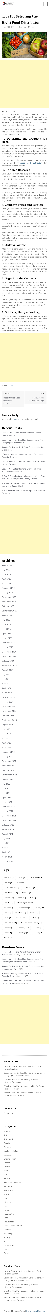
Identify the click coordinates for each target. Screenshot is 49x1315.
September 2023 (9, 720)
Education (30, 888)
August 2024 (7, 670)
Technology (22, 933)
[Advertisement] (24, 84)
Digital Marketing (12, 888)
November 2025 (9, 601)
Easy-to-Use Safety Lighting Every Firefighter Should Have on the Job (21, 470)
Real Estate (10, 923)
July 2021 (6, 838)
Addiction (9, 878)
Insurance (9, 908)
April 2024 (6, 688)
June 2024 (6, 679)
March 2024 (7, 693)
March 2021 (7, 857)
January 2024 (7, 702)
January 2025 (7, 647)
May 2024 (6, 684)
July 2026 (6, 570)
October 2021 (8, 825)
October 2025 (8, 606)
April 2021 (6, 852)
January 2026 (7, 592)
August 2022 (7, 779)
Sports (8, 933)
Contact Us (8, 1113)
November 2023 (9, 711)
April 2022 (6, 797)
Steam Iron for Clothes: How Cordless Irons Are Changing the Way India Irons (22, 441)
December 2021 (9, 816)
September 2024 (9, 665)
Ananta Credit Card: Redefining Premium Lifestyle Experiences (21, 1080)
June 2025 (6, 624)
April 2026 (6, 579)
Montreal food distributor (29, 163)
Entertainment (11, 893)
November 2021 (9, 820)
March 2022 (7, 802)
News (7, 918)
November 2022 (9, 765)
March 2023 (7, 747)
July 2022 (6, 784)
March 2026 (7, 583)
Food (13, 385)
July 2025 (6, 620)
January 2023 (7, 756)
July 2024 (6, 674)
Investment (24, 908)
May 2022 (6, 793)
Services (8, 928)
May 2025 (6, 629)
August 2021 (7, 834)
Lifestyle (20, 913)
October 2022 (8, 770)
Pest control (22, 918)
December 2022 (9, 761)
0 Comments (22, 27)
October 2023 (8, 715)
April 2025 (6, 633)
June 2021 (6, 843)
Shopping (23, 928)
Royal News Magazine (35, 1311)
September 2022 (9, 775)
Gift (33, 898)
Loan (34, 913)
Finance (9, 898)
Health (8, 903)
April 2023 (6, 743)
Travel (8, 938)
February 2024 (8, 697)
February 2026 (8, 588)
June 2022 (6, 788)
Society (38, 928)
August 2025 (7, 615)
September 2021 (9, 829)
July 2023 (6, 729)
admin (33, 27)
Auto (22, 878)
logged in (17, 419)
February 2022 (8, 806)
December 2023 (9, 706)
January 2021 (7, 861)
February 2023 (8, 752)
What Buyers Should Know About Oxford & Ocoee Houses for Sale (22, 1094)
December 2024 (9, 652)
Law (7, 913)
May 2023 (6, 738)
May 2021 (6, 847)
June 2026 (6, 574)
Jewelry (39, 908)
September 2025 (9, 611)
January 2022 (7, 811)
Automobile (36, 878)
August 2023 (7, 724)
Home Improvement (27, 903)
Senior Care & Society (31, 923)
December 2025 (9, 597)
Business (22, 883)
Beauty (8, 883)
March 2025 (7, 638)
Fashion (26, 893)
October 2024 (8, 661)
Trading (38, 933)
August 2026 (7, 565)
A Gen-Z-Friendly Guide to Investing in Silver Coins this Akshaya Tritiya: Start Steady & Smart (23, 477)
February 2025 (8, 642)
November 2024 (9, 656)
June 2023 (6, 734)
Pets (36, 918)
